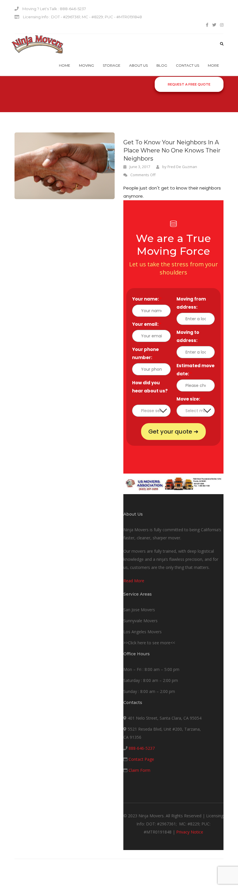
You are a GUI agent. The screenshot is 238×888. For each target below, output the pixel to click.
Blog (161, 65)
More (213, 65)
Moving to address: (188, 336)
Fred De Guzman (182, 166)
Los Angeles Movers (142, 631)
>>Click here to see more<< (149, 642)
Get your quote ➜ (173, 431)
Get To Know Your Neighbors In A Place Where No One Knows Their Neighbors (172, 150)
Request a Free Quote (189, 84)
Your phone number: (145, 353)
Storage (111, 65)
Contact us (187, 65)
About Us (138, 65)
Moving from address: (191, 303)
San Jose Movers (139, 609)
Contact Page (141, 759)
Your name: (147, 299)
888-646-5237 (142, 748)
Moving (86, 65)
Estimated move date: (195, 370)
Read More (133, 580)
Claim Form (139, 770)
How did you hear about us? (150, 391)
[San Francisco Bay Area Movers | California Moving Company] (37, 44)
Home (64, 65)
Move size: (189, 399)
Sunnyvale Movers (140, 620)
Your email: (146, 324)
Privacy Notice (189, 832)
